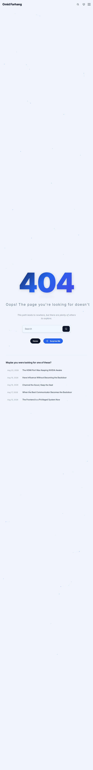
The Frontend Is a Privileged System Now (41, 399)
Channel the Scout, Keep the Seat (37, 385)
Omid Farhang (12, 4)
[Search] (66, 329)
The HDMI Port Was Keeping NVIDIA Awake (42, 370)
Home (35, 341)
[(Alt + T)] (83, 4)
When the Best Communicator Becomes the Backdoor (47, 392)
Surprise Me (55, 341)
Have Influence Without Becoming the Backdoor (44, 377)
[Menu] (89, 4)
